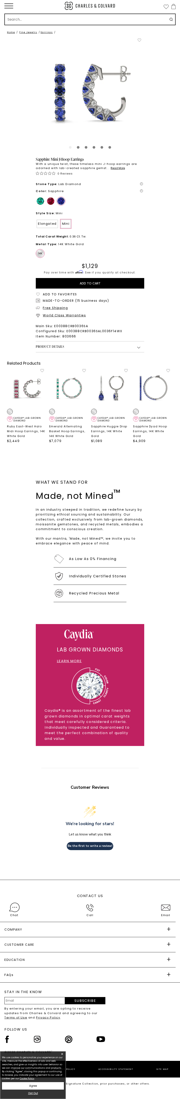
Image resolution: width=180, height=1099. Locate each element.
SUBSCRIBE (85, 1000)
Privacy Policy (48, 1017)
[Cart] (173, 6)
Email (165, 915)
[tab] (70, 147)
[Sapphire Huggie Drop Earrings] (111, 388)
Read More (118, 168)
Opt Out (33, 1093)
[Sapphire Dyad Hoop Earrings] (153, 388)
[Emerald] (40, 201)
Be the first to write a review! (90, 846)
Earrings (47, 32)
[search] (171, 19)
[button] (8, 6)
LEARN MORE (69, 661)
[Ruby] (50, 201)
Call (89, 915)
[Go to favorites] (166, 6)
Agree (33, 1086)
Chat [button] (14, 915)
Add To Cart (90, 283)
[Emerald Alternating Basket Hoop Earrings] (69, 388)
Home (11, 32)
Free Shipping (55, 308)
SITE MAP (162, 1069)
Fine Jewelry (28, 32)
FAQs (8, 975)
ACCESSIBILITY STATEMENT (115, 1069)
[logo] (90, 6)
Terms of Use (15, 1017)
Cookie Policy (27, 1078)
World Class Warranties (64, 315)
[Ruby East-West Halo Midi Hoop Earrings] (27, 388)
